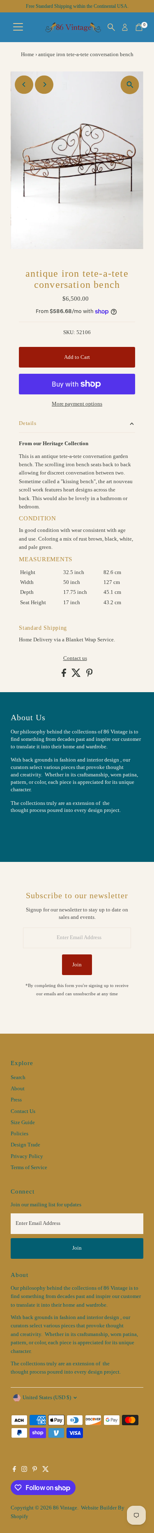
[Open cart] (139, 27)
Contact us (75, 658)
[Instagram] (24, 1470)
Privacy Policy (27, 1156)
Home (27, 54)
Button (27, 831)
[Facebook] (14, 1470)
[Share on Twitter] (76, 675)
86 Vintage (65, 1508)
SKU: (69, 332)
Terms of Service (29, 1167)
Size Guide (23, 1122)
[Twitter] (45, 1470)
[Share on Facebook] (64, 675)
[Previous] (24, 84)
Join (77, 965)
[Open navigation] (18, 27)
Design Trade (25, 1145)
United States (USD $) (47, 1397)
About (18, 1089)
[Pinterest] (34, 1470)
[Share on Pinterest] (89, 675)
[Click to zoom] (130, 85)
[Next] (44, 84)
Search (18, 1077)
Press (16, 1100)
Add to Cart (77, 357)
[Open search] (111, 27)
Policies (19, 1134)
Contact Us (23, 1111)
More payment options (77, 404)
